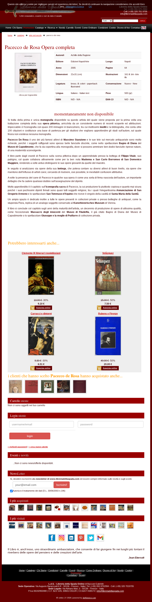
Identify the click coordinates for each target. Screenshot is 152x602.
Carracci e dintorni (41, 313)
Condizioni (103, 27)
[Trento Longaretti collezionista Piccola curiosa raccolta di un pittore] (48, 525)
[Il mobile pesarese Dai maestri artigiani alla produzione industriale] (85, 507)
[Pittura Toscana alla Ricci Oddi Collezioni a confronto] (130, 507)
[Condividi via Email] (100, 537)
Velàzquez (108, 253)
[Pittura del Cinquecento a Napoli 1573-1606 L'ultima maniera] (47, 386)
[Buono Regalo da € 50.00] (57, 507)
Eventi (78, 27)
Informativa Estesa (75, 6)
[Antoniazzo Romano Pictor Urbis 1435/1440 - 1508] (15, 386)
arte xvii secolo (35, 35)
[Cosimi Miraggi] (130, 525)
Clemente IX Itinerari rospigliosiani (41, 253)
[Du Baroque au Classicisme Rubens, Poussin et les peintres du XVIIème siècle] (63, 386)
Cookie (112, 27)
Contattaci (136, 27)
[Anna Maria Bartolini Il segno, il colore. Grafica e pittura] (12, 525)
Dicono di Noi (123, 27)
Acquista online (43, 308)
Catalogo (39, 27)
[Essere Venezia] (30, 507)
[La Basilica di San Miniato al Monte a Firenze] (103, 507)
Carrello (70, 27)
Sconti (82, 575)
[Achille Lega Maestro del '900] (48, 507)
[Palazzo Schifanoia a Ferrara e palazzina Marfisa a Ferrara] (30, 525)
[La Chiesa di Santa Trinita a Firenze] (12, 507)
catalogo (20, 35)
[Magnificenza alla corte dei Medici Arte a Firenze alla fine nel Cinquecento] (121, 507)
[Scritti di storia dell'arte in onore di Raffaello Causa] (31, 386)
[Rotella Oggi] (103, 525)
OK (90, 6)
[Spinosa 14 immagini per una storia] (75, 525)
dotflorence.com (89, 598)
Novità (62, 27)
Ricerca (52, 27)
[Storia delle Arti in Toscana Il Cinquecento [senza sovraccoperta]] (79, 386)
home (10, 35)
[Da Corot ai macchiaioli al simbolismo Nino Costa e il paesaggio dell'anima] (39, 525)
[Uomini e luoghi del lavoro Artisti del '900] (21, 525)
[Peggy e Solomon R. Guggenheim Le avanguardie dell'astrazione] (112, 525)
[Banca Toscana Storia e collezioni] (39, 507)
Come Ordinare (89, 27)
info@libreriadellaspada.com (110, 591)
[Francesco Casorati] (66, 525)
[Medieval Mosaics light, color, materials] (94, 507)
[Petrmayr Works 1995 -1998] (85, 525)
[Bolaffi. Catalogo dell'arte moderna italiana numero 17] (57, 525)
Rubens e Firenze (108, 313)
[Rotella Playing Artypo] (94, 525)
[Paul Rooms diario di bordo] (121, 525)
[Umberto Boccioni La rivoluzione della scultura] (66, 507)
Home (8, 27)
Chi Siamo (17, 27)
